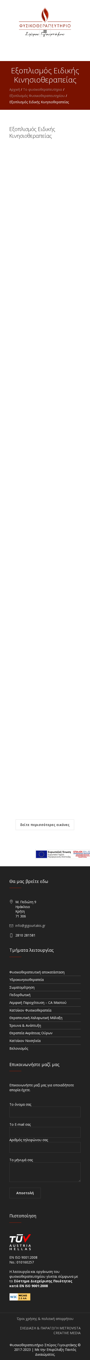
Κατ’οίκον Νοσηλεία (25, 1040)
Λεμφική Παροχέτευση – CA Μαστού (37, 1002)
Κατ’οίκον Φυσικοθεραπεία (30, 1010)
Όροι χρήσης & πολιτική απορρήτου (45, 1318)
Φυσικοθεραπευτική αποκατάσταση (37, 972)
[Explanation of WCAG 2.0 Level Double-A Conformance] (19, 1296)
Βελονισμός (18, 1048)
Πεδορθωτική (19, 994)
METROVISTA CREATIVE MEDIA (67, 1330)
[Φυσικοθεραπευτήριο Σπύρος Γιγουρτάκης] (45, 22)
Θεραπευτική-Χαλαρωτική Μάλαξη (35, 1017)
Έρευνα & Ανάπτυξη (25, 1025)
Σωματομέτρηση (22, 987)
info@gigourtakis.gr (30, 925)
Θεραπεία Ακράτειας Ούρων (31, 1033)
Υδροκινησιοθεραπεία (26, 979)
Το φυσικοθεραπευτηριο (42, 89)
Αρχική (14, 89)
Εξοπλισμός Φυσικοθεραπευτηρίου (37, 95)
